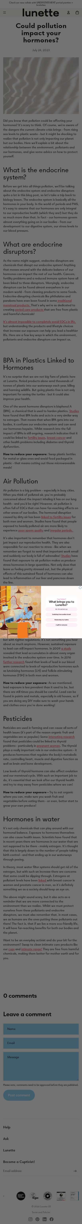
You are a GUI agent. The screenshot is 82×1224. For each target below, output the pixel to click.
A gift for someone (61, 625)
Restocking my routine (62, 619)
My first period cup (61, 609)
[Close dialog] (80, 587)
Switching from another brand (61, 614)
